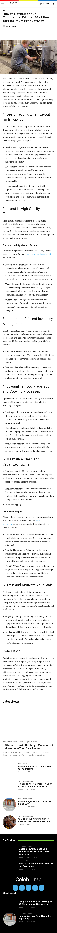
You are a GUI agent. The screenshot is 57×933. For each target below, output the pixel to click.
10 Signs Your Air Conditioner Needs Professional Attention (34, 820)
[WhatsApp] (38, 32)
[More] (44, 32)
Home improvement (10, 741)
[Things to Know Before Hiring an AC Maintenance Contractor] (9, 787)
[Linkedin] (28, 888)
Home (5, 10)
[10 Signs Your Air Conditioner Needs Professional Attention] (9, 822)
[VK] (32, 32)
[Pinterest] (25, 32)
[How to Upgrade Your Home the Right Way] (9, 804)
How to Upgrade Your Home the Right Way (34, 802)
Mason (21, 742)
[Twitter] (19, 32)
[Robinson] (4, 26)
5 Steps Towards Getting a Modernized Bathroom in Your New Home (28, 746)
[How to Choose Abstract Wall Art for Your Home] (9, 769)
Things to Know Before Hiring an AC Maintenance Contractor (35, 785)
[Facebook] (13, 32)
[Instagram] (22, 888)
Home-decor (22, 763)
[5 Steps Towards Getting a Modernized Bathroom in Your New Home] (28, 722)
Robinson (12, 26)
